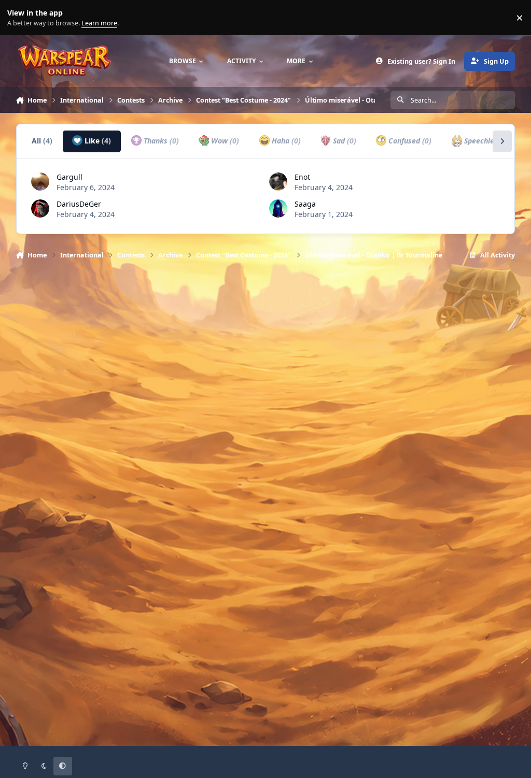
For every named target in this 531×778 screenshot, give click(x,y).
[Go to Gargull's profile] (40, 181)
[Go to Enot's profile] (278, 181)
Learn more (20, 18)
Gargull (69, 177)
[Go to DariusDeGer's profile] (40, 208)
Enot (302, 177)
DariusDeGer (79, 204)
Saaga (305, 204)
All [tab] (42, 141)
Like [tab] (96, 141)
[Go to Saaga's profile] (278, 208)
